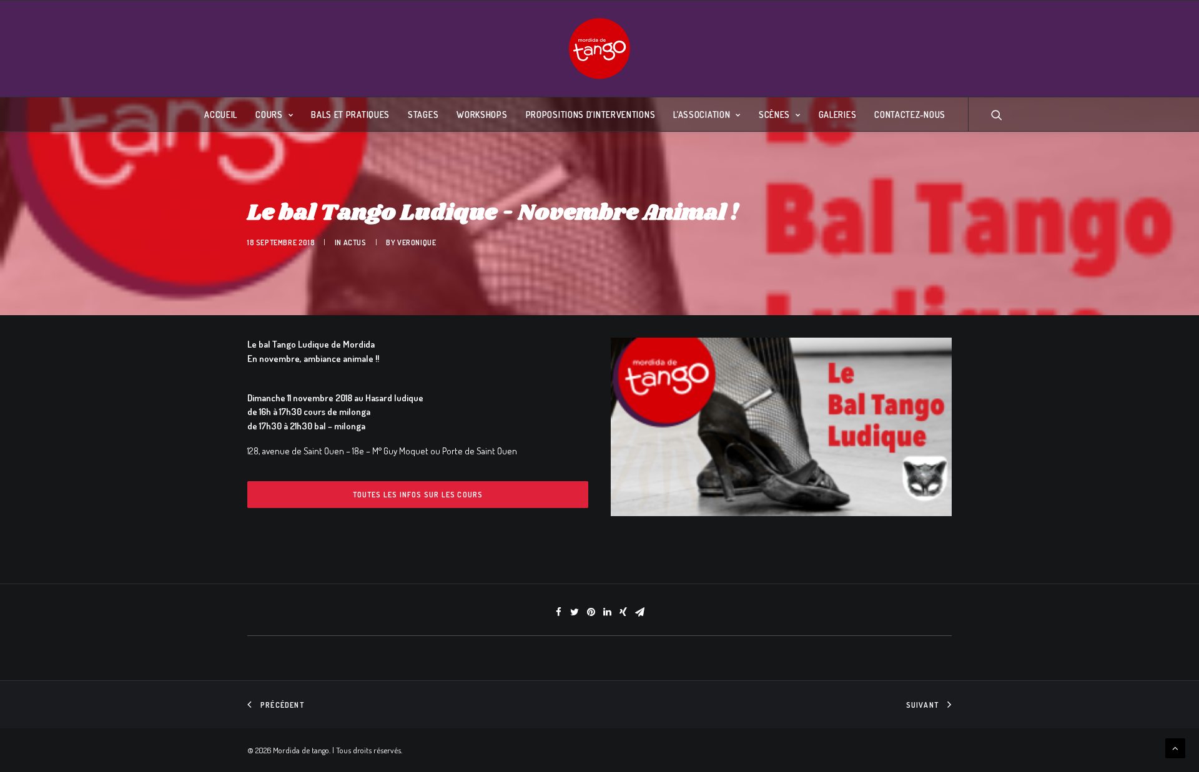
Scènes (774, 114)
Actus (355, 242)
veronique (416, 242)
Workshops (481, 114)
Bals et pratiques (350, 114)
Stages (423, 114)
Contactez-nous (909, 114)
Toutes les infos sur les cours (418, 494)
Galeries (838, 114)
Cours (269, 114)
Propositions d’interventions (591, 114)
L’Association (701, 114)
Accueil (220, 114)
